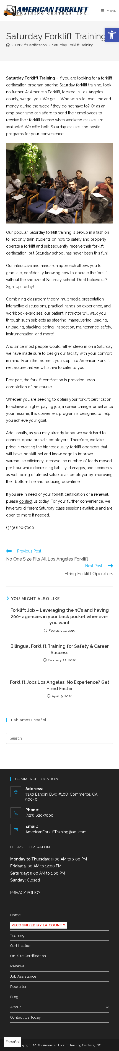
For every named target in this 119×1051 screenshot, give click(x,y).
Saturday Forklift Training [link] (73, 45)
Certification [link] (21, 946)
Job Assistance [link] (23, 976)
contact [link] (25, 501)
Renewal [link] (18, 966)
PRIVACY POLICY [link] (25, 892)
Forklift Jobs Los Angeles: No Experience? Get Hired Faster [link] (59, 685)
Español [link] (13, 1042)
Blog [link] (14, 997)
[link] (112, 35)
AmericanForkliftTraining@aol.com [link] (56, 832)
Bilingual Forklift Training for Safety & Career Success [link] (60, 649)
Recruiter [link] (18, 987)
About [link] (15, 1007)
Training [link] (17, 935)
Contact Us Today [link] (25, 1017)
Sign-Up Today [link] (19, 286)
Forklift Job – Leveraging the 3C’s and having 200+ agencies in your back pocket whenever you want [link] (60, 616)
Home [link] (15, 915)
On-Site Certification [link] (28, 956)
